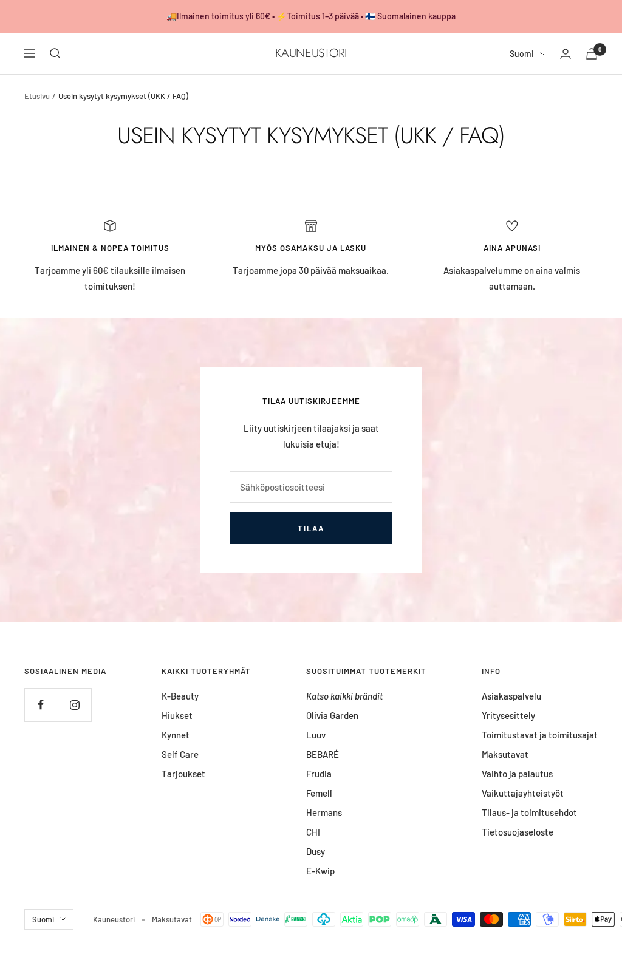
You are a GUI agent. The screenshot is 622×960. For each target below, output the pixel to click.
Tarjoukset (183, 773)
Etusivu (37, 96)
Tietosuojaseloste (517, 831)
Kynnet (176, 734)
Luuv (316, 734)
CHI (313, 831)
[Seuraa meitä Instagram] (74, 704)
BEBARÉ (322, 754)
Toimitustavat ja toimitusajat (540, 734)
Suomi (522, 54)
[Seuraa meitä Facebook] (41, 704)
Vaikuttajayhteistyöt (523, 793)
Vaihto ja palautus (517, 773)
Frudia (319, 773)
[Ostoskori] (592, 54)
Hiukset (177, 715)
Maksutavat (505, 754)
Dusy (315, 851)
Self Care (180, 754)
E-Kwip (320, 870)
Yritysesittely (508, 715)
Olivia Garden (332, 715)
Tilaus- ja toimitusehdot (529, 812)
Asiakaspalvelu (511, 695)
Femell (319, 793)
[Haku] (55, 53)
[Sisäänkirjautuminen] (565, 54)
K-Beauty (180, 695)
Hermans (324, 812)
